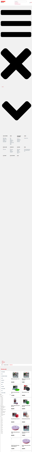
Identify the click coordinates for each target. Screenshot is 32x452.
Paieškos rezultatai (16, 2)
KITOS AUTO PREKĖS (12, 155)
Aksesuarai (2, 382)
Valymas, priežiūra (3, 392)
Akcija (2, 390)
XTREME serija (2, 380)
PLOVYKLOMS (4, 155)
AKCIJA (18, 155)
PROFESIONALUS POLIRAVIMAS (19, 136)
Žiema (1, 384)
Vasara (2, 378)
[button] (16, 46)
